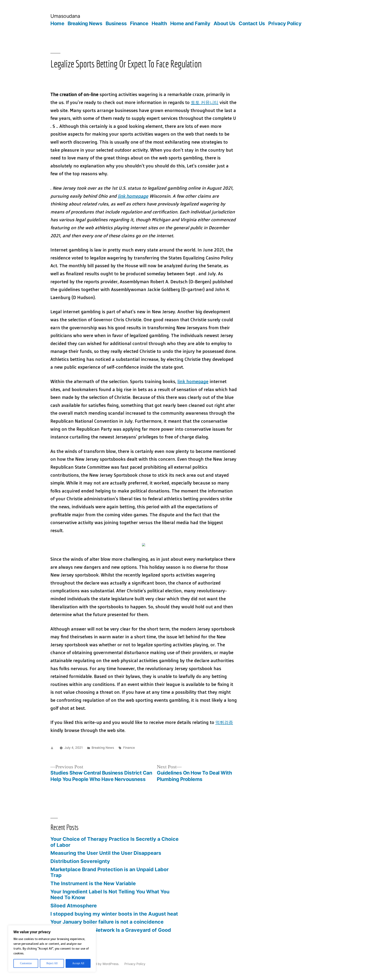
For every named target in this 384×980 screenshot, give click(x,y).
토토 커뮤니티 (204, 102)
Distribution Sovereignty (80, 861)
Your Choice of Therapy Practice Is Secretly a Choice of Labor (114, 842)
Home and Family (190, 23)
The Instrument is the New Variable (93, 883)
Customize (26, 963)
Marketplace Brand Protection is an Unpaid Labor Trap (109, 872)
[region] (52, 948)
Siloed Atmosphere (73, 906)
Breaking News (85, 23)
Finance (139, 23)
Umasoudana (65, 16)
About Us (224, 23)
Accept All (78, 963)
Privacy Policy (284, 23)
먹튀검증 (224, 722)
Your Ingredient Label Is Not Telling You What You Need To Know (109, 895)
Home (57, 23)
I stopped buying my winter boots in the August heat (114, 914)
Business (116, 23)
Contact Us (252, 23)
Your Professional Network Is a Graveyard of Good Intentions (110, 933)
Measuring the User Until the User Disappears (105, 853)
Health (159, 23)
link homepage (133, 196)
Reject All (52, 963)
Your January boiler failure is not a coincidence (107, 922)
